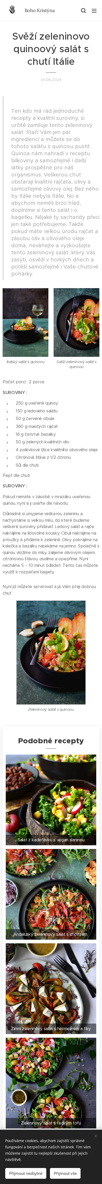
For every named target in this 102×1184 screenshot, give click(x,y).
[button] (83, 10)
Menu (94, 10)
